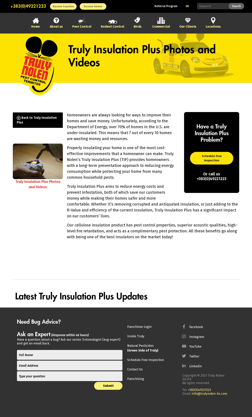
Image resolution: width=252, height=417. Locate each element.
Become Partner (93, 6)
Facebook (196, 327)
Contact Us (135, 369)
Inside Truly (135, 336)
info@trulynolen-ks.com (209, 393)
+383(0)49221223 (28, 6)
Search (236, 6)
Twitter (194, 356)
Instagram (196, 337)
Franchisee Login (139, 327)
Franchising (135, 379)
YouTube (195, 346)
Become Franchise (63, 6)
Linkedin (195, 366)
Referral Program (166, 6)
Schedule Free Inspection (212, 158)
